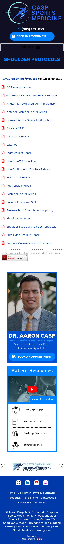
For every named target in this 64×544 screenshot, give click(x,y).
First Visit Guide (33, 410)
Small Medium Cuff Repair (23, 235)
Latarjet (12, 145)
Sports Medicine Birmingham (32, 530)
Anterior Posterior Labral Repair (27, 112)
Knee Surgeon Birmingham (40, 526)
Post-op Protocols (35, 433)
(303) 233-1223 (33, 29)
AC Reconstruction (19, 87)
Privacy (37, 493)
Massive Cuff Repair (19, 153)
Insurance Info (33, 445)
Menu (27, 47)
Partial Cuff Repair (18, 177)
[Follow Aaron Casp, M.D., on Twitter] (18, 482)
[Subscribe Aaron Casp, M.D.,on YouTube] (36, 482)
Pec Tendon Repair (19, 186)
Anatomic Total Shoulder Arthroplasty (31, 104)
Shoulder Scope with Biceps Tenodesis (31, 227)
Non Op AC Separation (21, 161)
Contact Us (47, 498)
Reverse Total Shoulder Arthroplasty (30, 210)
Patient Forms (32, 421)
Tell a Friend (30, 498)
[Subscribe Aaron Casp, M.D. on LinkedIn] (27, 482)
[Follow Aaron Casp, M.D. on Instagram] (45, 482)
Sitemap (50, 493)
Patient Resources (32, 370)
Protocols (31, 79)
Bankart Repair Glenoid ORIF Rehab (29, 120)
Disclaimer (24, 493)
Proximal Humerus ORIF (22, 202)
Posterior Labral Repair (21, 194)
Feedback (15, 498)
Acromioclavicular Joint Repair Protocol (31, 95)
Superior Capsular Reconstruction (29, 243)
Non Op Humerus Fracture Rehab (28, 169)
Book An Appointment (31, 36)
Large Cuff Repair (18, 136)
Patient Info (18, 79)
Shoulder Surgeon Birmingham (23, 523)
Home (5, 79)
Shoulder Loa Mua (18, 218)
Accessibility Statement (32, 503)
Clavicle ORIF (15, 128)
